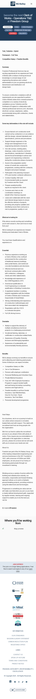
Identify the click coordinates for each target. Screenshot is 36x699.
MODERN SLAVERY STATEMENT (18, 639)
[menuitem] (18, 4)
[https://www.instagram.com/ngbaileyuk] (18, 681)
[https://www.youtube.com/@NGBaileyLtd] (26, 681)
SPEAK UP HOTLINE (18, 658)
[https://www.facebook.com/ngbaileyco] (15, 681)
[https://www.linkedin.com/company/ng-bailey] (10, 681)
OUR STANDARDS (18, 636)
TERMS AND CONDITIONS (18, 661)
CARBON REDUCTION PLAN (18, 642)
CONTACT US (18, 655)
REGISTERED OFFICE (18, 645)
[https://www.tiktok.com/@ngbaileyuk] (22, 681)
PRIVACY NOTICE (18, 664)
